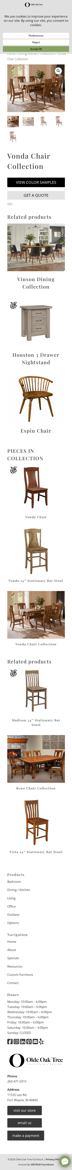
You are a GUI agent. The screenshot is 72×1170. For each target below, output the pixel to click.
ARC (10, 204)
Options (13, 923)
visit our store (24, 1110)
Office (11, 906)
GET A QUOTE (36, 195)
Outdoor (13, 915)
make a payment (25, 1135)
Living (11, 898)
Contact (13, 983)
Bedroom (14, 882)
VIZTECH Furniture (42, 1164)
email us (24, 1122)
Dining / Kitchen (18, 890)
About (11, 950)
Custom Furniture (20, 975)
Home (11, 942)
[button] (58, 70)
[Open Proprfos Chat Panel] (65, 1161)
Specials (13, 958)
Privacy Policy (54, 1159)
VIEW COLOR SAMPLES (36, 182)
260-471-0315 (16, 1081)
